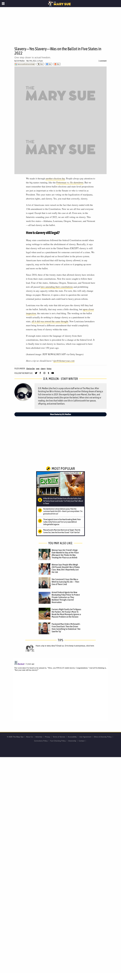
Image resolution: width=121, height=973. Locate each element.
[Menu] (3, 3)
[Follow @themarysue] (36, 374)
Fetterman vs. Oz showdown (69, 182)
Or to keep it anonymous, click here (79, 646)
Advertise (38, 737)
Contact (81, 741)
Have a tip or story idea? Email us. (50, 646)
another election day (55, 178)
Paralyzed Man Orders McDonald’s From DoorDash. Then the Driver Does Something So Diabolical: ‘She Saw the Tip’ (66, 628)
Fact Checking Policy (58, 741)
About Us (29, 737)
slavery (43, 369)
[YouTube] (52, 374)
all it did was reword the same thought (50, 321)
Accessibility (72, 737)
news (37, 369)
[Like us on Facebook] (40, 374)
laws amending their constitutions (57, 286)
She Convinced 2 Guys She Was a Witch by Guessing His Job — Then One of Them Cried (65, 582)
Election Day (30, 369)
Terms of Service (59, 737)
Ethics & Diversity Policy (103, 737)
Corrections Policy (41, 741)
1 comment (103, 61)
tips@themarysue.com (63, 360)
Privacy (47, 737)
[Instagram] (44, 374)
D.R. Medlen (20, 61)
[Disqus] (60, 689)
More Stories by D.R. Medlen (60, 414)
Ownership (72, 741)
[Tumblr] (48, 374)
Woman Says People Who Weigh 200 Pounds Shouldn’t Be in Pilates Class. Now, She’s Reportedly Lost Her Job (66, 568)
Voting (49, 369)
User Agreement (85, 737)
